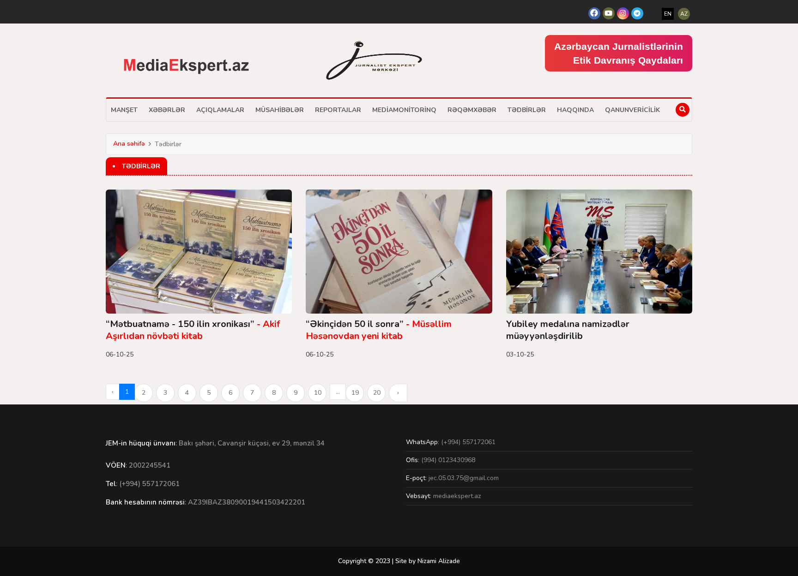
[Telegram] (637, 13)
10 (317, 392)
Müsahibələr (279, 110)
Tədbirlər (527, 110)
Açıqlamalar (220, 110)
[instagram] (623, 13)
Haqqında (575, 110)
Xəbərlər (167, 110)
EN (667, 14)
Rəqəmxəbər (471, 110)
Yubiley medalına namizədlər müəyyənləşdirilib (567, 330)
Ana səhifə (129, 143)
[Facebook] (594, 13)
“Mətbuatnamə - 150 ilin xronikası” (193, 330)
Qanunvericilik (632, 110)
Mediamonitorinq (404, 110)
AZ (684, 14)
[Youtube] (609, 13)
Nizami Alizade (438, 561)
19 (355, 392)
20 (377, 392)
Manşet (124, 110)
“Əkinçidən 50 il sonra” (379, 330)
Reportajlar (338, 110)
